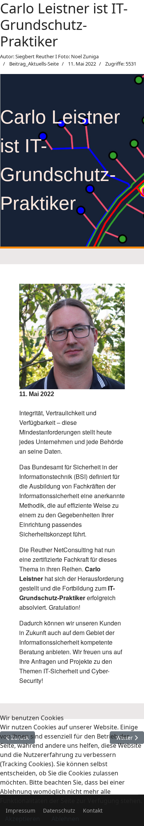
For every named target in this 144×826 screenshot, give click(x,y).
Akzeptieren (22, 818)
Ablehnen (65, 818)
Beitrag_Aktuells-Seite (34, 63)
